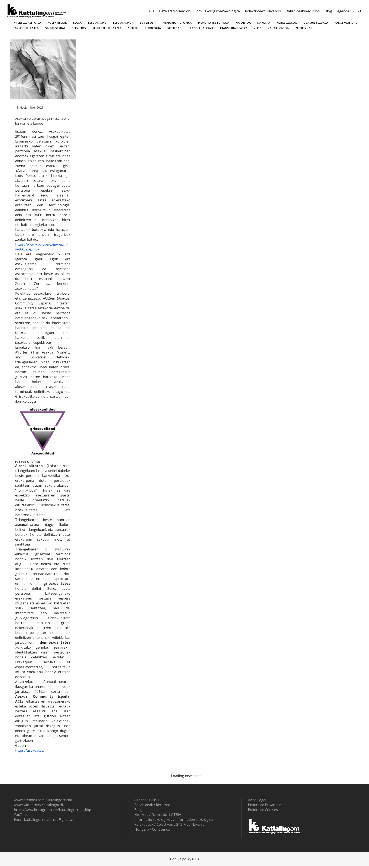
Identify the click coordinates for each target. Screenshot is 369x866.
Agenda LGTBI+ (147, 800)
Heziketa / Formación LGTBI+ (157, 814)
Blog (138, 809)
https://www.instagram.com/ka (38, 809)
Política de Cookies (263, 809)
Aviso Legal (257, 800)
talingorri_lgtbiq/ (77, 809)
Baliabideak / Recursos (152, 804)
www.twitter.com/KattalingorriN (39, 804)
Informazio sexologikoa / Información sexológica (173, 819)
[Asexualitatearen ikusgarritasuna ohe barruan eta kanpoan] (43, 69)
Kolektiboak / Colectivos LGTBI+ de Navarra (169, 824)
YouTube (21, 814)
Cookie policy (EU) (184, 859)
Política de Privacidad (264, 804)
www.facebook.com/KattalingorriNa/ (43, 800)
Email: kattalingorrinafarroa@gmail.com (46, 819)
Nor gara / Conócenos (152, 829)
